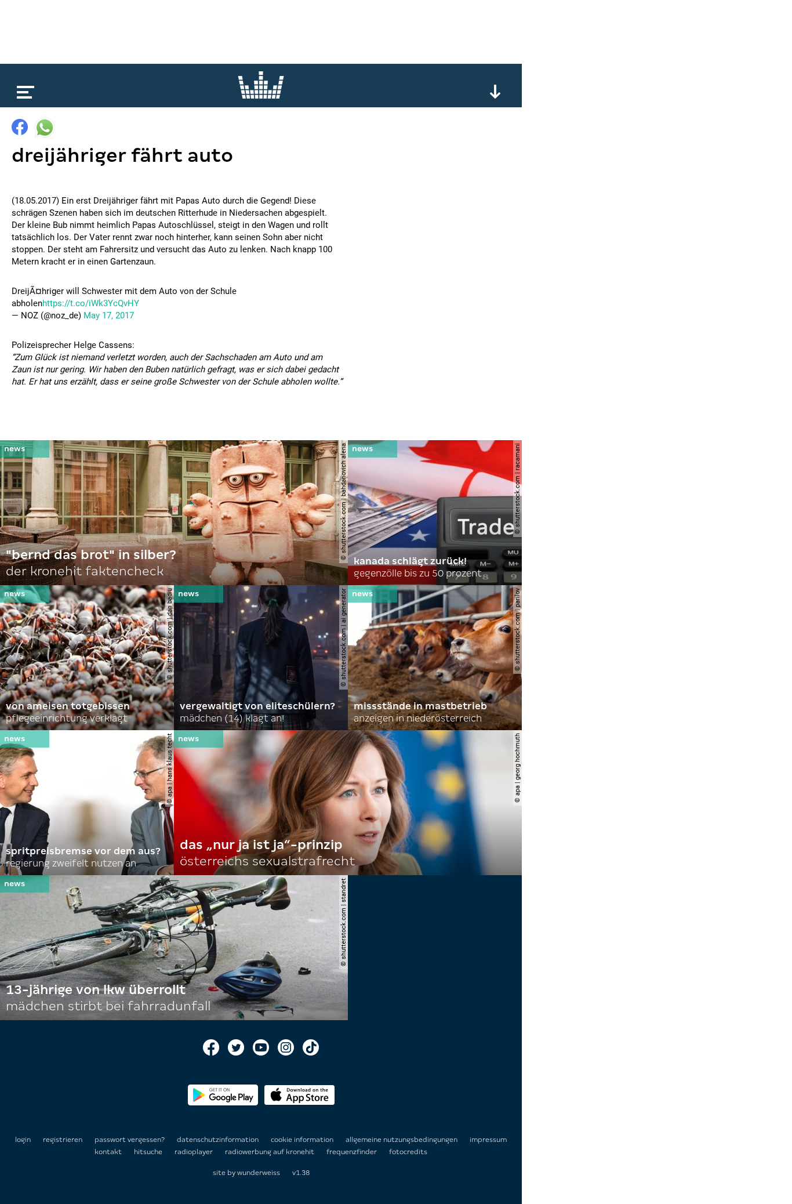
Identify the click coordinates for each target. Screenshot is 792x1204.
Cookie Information (303, 1140)
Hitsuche (149, 1152)
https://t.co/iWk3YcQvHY (90, 303)
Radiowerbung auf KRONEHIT (270, 1152)
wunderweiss (258, 1173)
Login (23, 1140)
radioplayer (195, 1152)
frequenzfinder (352, 1152)
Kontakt (109, 1152)
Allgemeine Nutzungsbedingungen (402, 1140)
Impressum (488, 1140)
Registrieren (62, 1140)
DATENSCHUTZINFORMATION (218, 1140)
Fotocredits (408, 1152)
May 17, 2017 (108, 315)
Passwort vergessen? (130, 1140)
